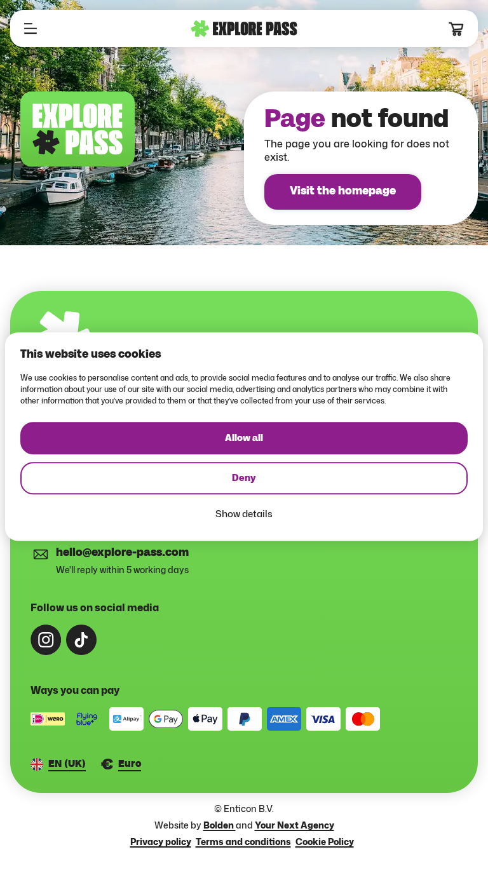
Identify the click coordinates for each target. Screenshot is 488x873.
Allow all (244, 438)
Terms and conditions (243, 842)
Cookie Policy (324, 842)
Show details (244, 513)
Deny (244, 478)
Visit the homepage (343, 191)
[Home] (244, 28)
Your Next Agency (294, 825)
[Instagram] (45, 640)
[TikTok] (81, 640)
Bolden (219, 825)
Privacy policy (160, 842)
